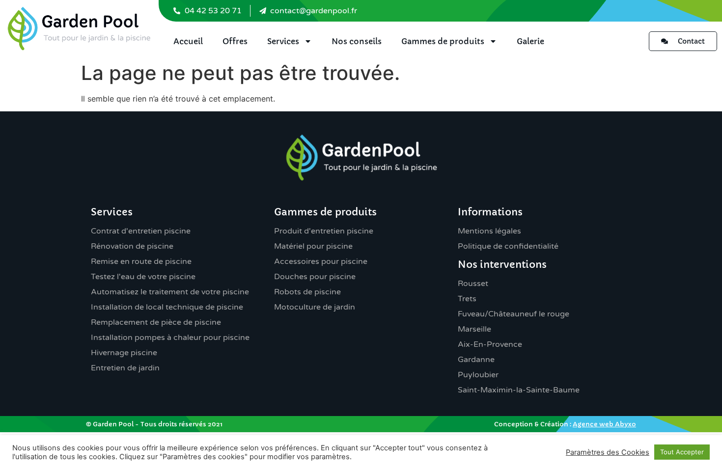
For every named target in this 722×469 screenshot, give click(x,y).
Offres (235, 41)
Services (283, 41)
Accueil (188, 41)
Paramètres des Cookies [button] (607, 452)
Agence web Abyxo (604, 424)
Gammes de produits (442, 41)
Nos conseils (357, 41)
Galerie (530, 41)
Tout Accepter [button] (682, 452)
